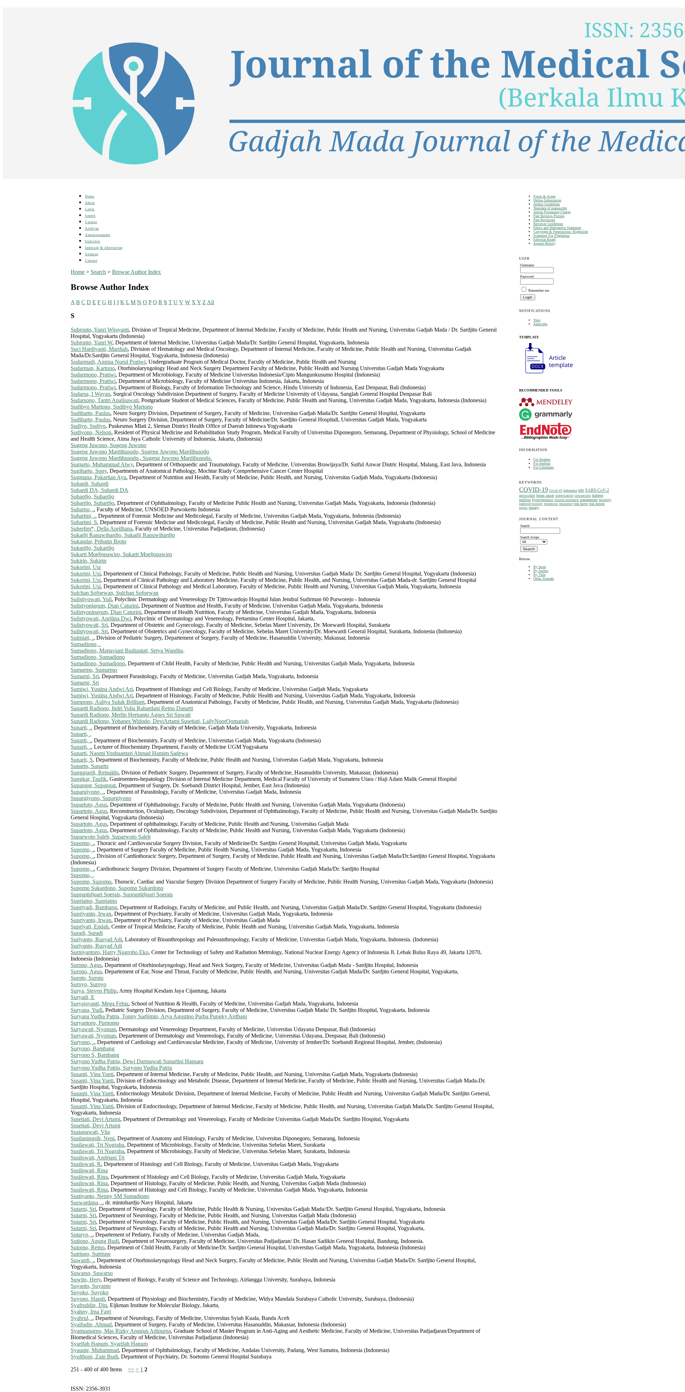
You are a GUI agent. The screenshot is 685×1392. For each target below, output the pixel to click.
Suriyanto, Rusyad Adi (96, 939)
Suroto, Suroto (87, 978)
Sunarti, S (82, 760)
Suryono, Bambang (93, 1048)
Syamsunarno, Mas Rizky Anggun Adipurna (121, 1331)
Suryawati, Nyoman (93, 1029)
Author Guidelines (546, 204)
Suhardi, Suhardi (89, 484)
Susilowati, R (86, 1164)
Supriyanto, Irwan (91, 914)
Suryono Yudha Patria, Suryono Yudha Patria (121, 1068)
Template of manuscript (550, 208)
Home (89, 196)
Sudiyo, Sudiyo (88, 426)
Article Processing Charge (551, 212)
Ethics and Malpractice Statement (557, 228)
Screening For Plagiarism (551, 235)
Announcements (97, 235)
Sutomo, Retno (88, 1247)
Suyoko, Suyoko (89, 1292)
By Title (539, 575)
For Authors (541, 463)
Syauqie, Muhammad (95, 1350)
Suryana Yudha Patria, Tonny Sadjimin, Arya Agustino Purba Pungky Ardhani (159, 1016)
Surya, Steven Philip (94, 991)
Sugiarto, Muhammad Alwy (102, 464)
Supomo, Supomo (91, 882)
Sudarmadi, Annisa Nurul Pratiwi (108, 362)
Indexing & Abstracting (103, 248)
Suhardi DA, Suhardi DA (99, 490)
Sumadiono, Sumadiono (98, 657)
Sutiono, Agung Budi (95, 1241)
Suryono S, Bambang (95, 1055)
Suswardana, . (86, 1202)
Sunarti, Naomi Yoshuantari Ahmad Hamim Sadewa (129, 753)
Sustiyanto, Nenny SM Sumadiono (110, 1196)
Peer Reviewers (544, 220)
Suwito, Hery (86, 1279)
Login (90, 209)
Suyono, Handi (88, 1299)
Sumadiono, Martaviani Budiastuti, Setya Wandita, (127, 651)
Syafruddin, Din (89, 1305)
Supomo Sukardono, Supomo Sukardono (117, 888)
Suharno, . (82, 509)
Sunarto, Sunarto (89, 766)
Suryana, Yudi (86, 1010)
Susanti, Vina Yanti (92, 1074)
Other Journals (543, 578)
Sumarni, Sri (85, 676)
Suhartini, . (83, 516)
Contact (91, 260)
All (210, 302)
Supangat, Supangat (93, 785)
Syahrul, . (81, 1318)
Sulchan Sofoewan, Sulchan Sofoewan (114, 593)
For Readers (541, 459)
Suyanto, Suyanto (91, 1286)
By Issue (539, 567)
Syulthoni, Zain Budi (94, 1356)
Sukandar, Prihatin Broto (98, 541)
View (537, 320)
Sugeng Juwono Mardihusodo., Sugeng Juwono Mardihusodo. (141, 458)
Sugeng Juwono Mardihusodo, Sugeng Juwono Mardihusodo (140, 452)
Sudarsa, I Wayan (90, 394)
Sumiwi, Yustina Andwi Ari (102, 689)
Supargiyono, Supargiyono (101, 798)
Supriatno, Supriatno (94, 901)
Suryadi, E (83, 997)
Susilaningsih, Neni (93, 1138)
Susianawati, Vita (90, 1132)
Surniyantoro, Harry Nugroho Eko (109, 952)
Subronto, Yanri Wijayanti (100, 330)
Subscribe (540, 324)
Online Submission (547, 200)
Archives (92, 228)
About (90, 203)
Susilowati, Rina (89, 1170)
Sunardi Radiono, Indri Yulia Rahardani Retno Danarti (132, 708)
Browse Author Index (136, 272)
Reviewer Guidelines (548, 224)
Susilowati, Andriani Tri (98, 1158)
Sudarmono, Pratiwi (93, 375)
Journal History (544, 243)
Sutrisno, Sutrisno (91, 1254)
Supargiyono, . (87, 792)
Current (91, 222)
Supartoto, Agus (89, 805)
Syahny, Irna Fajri (91, 1312)
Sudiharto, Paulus (90, 413)
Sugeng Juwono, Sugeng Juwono (108, 445)
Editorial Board (544, 239)
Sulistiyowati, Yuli (91, 599)
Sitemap (91, 254)
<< (131, 1369)
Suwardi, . (82, 1260)
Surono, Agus (86, 965)
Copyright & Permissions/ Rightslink (560, 232)
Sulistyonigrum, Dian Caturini (104, 606)
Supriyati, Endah (89, 926)
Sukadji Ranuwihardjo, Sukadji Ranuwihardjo (123, 535)
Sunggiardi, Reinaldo (94, 772)
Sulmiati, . (82, 638)
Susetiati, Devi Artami (95, 1119)
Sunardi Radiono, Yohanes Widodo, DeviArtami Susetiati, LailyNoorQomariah (160, 721)
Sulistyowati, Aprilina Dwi (101, 618)
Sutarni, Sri (83, 1209)
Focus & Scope (544, 196)
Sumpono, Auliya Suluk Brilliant (107, 702)
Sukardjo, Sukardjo (92, 548)
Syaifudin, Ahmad (91, 1324)
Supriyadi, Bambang (94, 907)
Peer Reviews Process (548, 216)
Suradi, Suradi (87, 933)
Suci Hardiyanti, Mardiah (99, 349)
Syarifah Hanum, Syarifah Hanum (109, 1344)
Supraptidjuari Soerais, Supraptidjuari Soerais (122, 894)
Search (90, 216)
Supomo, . (82, 843)
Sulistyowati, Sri (89, 625)
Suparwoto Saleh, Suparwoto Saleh (111, 837)
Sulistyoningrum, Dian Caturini (106, 612)
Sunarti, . (81, 728)
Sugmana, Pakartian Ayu (98, 477)
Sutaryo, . (81, 1235)
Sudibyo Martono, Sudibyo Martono (112, 407)
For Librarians (543, 467)
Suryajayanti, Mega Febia (99, 1003)
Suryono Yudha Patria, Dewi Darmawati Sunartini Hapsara (137, 1061)
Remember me (538, 290)
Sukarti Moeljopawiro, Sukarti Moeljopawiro (121, 554)
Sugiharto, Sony (89, 471)
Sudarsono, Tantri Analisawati (104, 400)
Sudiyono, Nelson (91, 432)
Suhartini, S (84, 522)
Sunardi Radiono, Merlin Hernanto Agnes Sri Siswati (131, 715)
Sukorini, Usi (86, 567)
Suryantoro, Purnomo (95, 1023)
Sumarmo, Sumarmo (94, 670)
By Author (540, 571)
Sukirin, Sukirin (88, 561)
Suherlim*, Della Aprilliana (101, 529)
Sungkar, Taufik (89, 779)
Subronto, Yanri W (91, 342)
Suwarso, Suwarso (92, 1273)
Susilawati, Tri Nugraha (97, 1145)
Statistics (92, 241)
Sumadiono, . (86, 644)
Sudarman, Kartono (93, 368)
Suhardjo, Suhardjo (92, 496)
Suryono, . (82, 1042)
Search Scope (529, 537)
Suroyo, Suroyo (88, 984)
